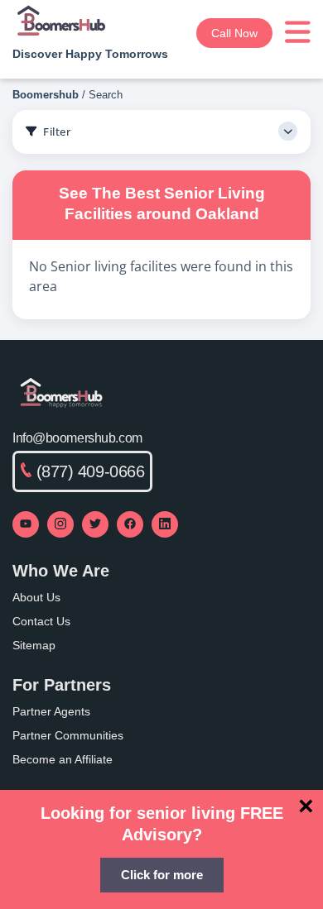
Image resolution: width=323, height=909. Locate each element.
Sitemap (33, 645)
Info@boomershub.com (77, 438)
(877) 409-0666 (90, 471)
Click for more (162, 875)
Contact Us (41, 621)
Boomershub (45, 95)
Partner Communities (67, 735)
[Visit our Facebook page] (130, 524)
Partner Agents (51, 711)
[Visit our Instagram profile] (60, 524)
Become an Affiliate (62, 759)
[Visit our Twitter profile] (95, 524)
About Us (36, 597)
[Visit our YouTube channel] (25, 524)
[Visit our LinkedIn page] (165, 524)
